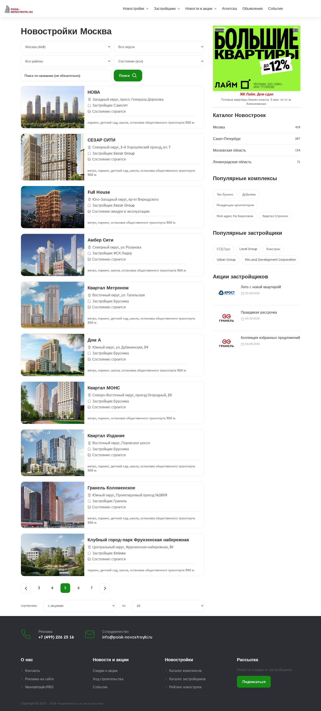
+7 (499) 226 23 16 (56, 637)
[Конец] (105, 588)
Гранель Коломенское (111, 487)
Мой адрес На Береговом (235, 216)
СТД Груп (223, 249)
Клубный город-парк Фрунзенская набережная (138, 539)
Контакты (32, 670)
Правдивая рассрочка (259, 312)
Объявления (252, 8)
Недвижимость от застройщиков (80, 703)
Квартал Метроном (108, 287)
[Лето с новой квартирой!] (224, 293)
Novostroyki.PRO (39, 687)
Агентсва (229, 8)
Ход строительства (108, 679)
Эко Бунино (225, 194)
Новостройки (133, 8)
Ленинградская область (232, 162)
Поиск (124, 75)
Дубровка (249, 194)
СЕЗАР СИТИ (101, 140)
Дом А (94, 340)
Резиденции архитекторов (235, 205)
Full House (99, 192)
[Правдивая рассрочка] (224, 318)
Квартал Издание (106, 435)
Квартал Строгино (275, 216)
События (275, 8)
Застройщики (165, 8)
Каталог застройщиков (187, 679)
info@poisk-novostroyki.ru (127, 637)
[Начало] (26, 588)
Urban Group (226, 260)
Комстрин (273, 249)
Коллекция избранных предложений (270, 337)
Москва (219, 127)
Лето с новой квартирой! (261, 287)
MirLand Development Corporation (270, 260)
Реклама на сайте (39, 679)
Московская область (229, 150)
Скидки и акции (105, 670)
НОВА (94, 92)
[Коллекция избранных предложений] (224, 343)
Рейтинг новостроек (185, 687)
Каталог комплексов (185, 670)
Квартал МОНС (104, 387)
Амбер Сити (100, 240)
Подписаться (254, 682)
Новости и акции (198, 8)
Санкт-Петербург (227, 138)
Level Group (248, 249)
